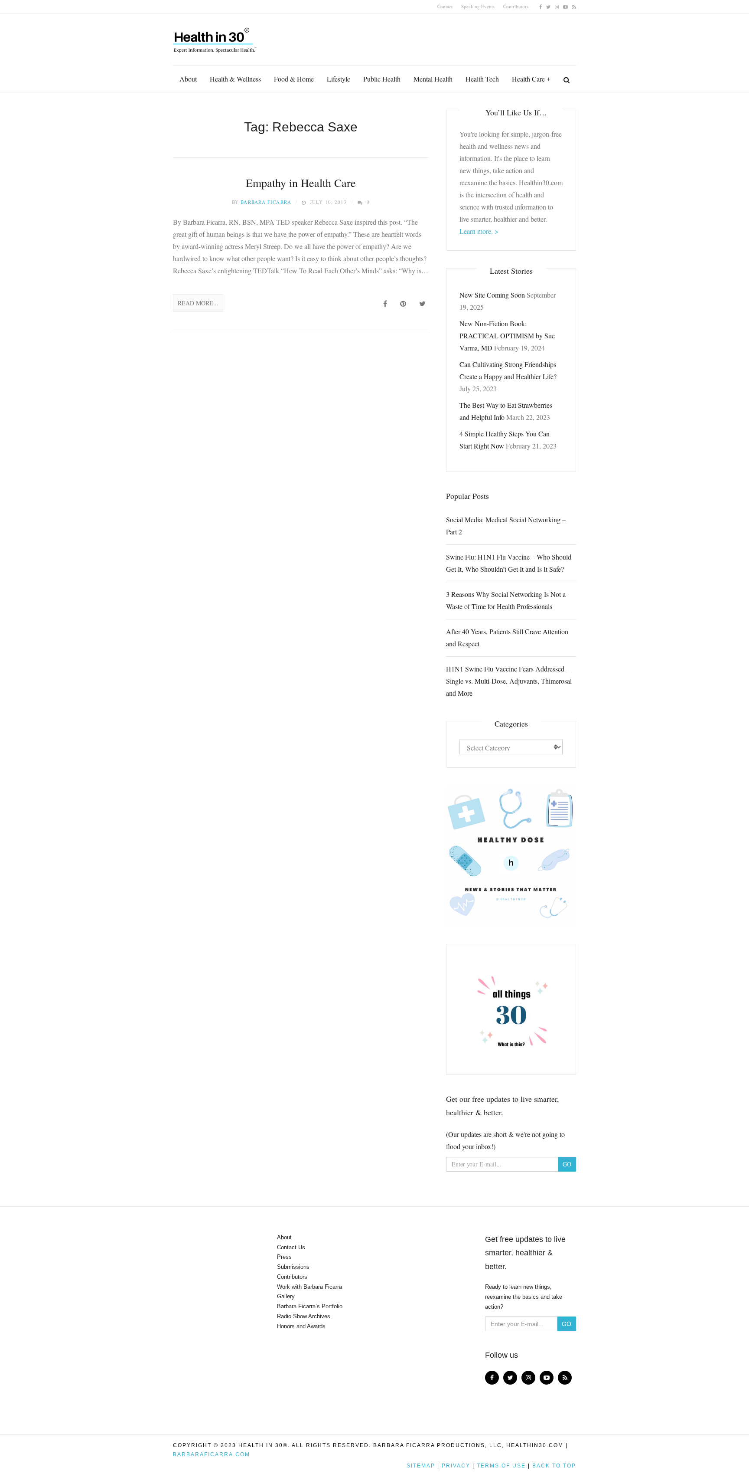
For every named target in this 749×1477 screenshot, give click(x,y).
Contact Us (291, 1247)
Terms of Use (501, 1466)
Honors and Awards (301, 1326)
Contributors (515, 6)
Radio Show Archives (303, 1316)
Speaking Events (478, 6)
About (188, 78)
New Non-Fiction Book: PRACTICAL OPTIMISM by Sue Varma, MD (507, 335)
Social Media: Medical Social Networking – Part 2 (506, 525)
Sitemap (421, 1466)
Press (284, 1257)
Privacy (456, 1466)
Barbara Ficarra (266, 202)
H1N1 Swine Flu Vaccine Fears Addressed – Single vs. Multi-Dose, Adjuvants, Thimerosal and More (509, 681)
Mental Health (433, 78)
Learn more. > (478, 231)
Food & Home (294, 78)
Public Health (382, 78)
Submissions (293, 1267)
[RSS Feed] (574, 6)
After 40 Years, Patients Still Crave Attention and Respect (507, 637)
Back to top (554, 1466)
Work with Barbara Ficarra (309, 1287)
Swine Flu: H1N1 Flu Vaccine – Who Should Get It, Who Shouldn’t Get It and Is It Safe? (508, 562)
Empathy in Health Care (301, 182)
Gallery (286, 1296)
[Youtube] (565, 6)
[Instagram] (557, 6)
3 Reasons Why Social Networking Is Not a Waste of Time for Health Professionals (506, 600)
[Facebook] (540, 6)
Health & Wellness (235, 78)
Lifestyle (338, 78)
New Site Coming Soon (492, 294)
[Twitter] (548, 6)
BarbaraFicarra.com (211, 1454)
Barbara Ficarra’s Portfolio (309, 1306)
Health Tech (482, 78)
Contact (445, 6)
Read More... (198, 303)
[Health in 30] (215, 36)
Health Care (528, 78)
